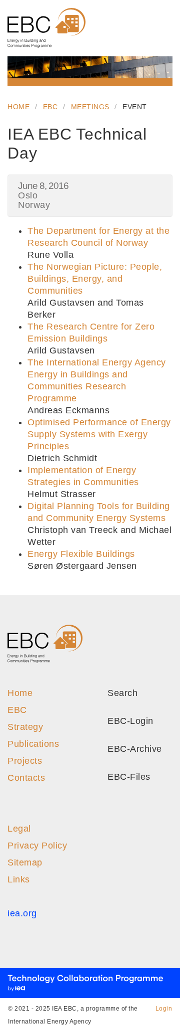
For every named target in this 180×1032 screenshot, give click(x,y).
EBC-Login (129, 721)
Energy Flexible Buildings (81, 554)
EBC (50, 107)
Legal (19, 829)
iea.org (22, 913)
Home (19, 107)
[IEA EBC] (47, 28)
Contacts (26, 778)
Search (121, 693)
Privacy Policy (37, 846)
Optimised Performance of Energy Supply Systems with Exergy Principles (99, 434)
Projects (25, 761)
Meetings (90, 107)
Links (19, 879)
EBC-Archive (133, 749)
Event (134, 107)
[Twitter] (169, 641)
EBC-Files (127, 777)
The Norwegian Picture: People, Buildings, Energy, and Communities (95, 279)
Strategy (25, 727)
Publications (33, 744)
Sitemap (25, 862)
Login (164, 1008)
